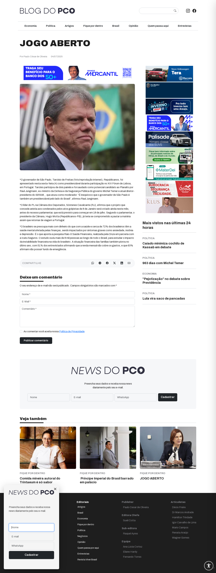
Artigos (69, 26)
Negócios (82, 536)
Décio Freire (179, 507)
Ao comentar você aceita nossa (54, 331)
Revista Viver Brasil (87, 559)
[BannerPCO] (169, 205)
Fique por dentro (93, 26)
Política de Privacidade (72, 331)
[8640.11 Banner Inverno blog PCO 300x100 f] (169, 106)
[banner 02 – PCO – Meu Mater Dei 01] (169, 172)
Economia (31, 26)
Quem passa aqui (158, 26)
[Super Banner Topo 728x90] (77, 72)
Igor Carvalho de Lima (184, 522)
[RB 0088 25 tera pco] (169, 73)
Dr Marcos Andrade (183, 512)
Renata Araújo (180, 532)
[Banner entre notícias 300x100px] (169, 122)
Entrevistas (184, 26)
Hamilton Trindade (182, 517)
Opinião (133, 26)
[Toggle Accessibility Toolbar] (209, 566)
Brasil (115, 26)
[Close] (55, 489)
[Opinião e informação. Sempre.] (47, 11)
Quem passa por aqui (88, 548)
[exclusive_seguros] (169, 90)
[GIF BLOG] (169, 188)
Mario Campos (180, 527)
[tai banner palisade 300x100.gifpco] (169, 139)
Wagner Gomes (180, 537)
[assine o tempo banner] (169, 155)
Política (50, 26)
